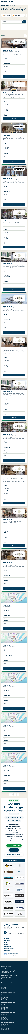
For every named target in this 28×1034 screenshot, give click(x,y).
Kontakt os (3, 980)
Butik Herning (4, 1004)
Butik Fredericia (4, 1015)
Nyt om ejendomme (5, 978)
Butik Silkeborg (4, 1006)
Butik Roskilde (4, 999)
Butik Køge (3, 1017)
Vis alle (14, 955)
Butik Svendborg (5, 1029)
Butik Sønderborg (5, 1028)
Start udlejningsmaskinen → (14, 854)
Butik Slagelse (4, 1024)
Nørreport (6, 944)
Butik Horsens (4, 997)
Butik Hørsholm (4, 1007)
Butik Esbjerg (4, 989)
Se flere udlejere (14, 860)
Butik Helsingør (4, 1008)
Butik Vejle (3, 998)
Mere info (14, 76)
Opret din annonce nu (14, 845)
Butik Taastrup (4, 1019)
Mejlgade (6, 942)
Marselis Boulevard (8, 948)
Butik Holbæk (4, 1027)
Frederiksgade (7, 946)
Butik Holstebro (4, 1018)
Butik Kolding (4, 996)
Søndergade (7, 938)
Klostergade (7, 950)
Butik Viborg (4, 1014)
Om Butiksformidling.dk (6, 977)
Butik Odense (4, 987)
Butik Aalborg (4, 988)
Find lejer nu (14, 850)
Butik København (5, 984)
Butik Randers (4, 994)
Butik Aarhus (4, 986)
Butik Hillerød (4, 1025)
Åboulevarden (7, 940)
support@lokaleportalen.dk (7, 971)
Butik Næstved (4, 1009)
